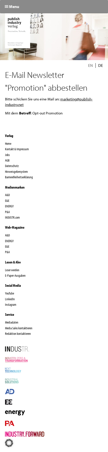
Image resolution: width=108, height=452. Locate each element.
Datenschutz (12, 166)
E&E (7, 200)
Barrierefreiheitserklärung (19, 177)
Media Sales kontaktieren (18, 328)
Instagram (10, 304)
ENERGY (9, 206)
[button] (9, 443)
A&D (7, 195)
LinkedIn (10, 299)
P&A (7, 212)
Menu (14, 6)
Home (8, 143)
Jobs (7, 155)
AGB (7, 160)
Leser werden (12, 270)
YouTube (9, 293)
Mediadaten (11, 322)
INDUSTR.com (12, 217)
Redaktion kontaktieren (18, 333)
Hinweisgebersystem (16, 171)
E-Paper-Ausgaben (15, 275)
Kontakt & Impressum (17, 149)
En (90, 65)
